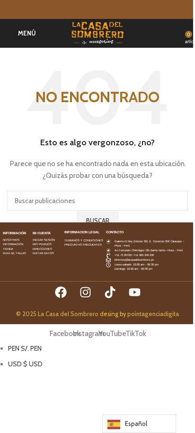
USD (25, 364)
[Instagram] (85, 292)
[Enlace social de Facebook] (74, 9)
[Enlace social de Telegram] (120, 9)
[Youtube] (135, 292)
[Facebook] (61, 292)
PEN (25, 348)
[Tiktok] (110, 292)
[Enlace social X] (86, 9)
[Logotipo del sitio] (97, 32)
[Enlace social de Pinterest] (97, 9)
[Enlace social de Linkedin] (109, 9)
